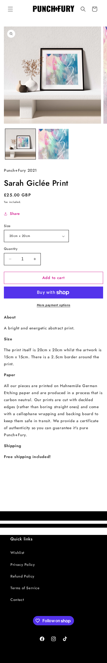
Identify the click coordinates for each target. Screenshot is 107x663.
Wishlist (17, 552)
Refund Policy (22, 576)
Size (7, 225)
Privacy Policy (22, 564)
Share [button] (15, 213)
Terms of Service (25, 588)
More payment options (53, 305)
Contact (17, 599)
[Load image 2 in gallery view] (53, 144)
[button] (10, 9)
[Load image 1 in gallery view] (20, 144)
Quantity (10, 248)
